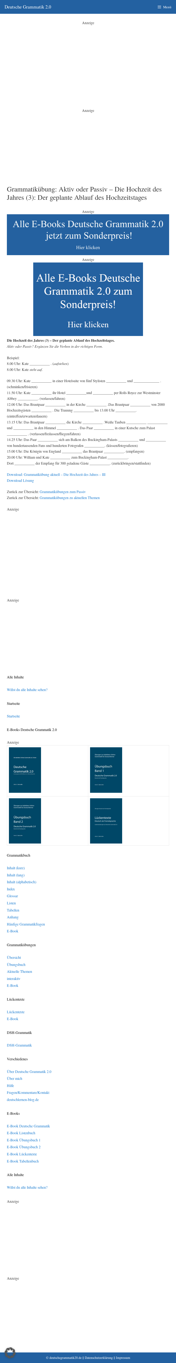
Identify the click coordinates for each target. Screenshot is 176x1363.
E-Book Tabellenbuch (23, 1161)
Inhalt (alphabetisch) (21, 881)
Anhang (13, 916)
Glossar (12, 895)
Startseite (13, 716)
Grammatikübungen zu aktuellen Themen (70, 497)
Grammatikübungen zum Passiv (63, 491)
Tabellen (13, 910)
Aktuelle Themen (19, 971)
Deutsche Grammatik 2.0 (28, 7)
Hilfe (10, 1085)
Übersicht (14, 957)
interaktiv (13, 978)
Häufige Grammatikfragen (26, 924)
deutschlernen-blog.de (23, 1099)
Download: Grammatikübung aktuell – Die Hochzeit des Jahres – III (56, 474)
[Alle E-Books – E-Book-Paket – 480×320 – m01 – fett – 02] (88, 334)
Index (11, 888)
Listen (11, 902)
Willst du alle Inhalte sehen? (27, 689)
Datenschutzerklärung (99, 1357)
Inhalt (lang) (16, 874)
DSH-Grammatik (19, 1045)
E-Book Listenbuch (21, 1132)
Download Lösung (20, 480)
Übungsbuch (16, 964)
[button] (10, 1353)
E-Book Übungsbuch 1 (24, 1139)
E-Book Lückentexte (22, 1153)
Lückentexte (16, 1011)
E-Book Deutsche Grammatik (28, 1125)
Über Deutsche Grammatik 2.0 (29, 1071)
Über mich (14, 1078)
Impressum (123, 1357)
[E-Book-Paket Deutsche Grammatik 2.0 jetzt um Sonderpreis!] (88, 253)
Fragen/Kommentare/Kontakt (28, 1092)
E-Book (12, 930)
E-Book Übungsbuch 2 (24, 1146)
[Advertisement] (88, 57)
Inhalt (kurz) (16, 867)
